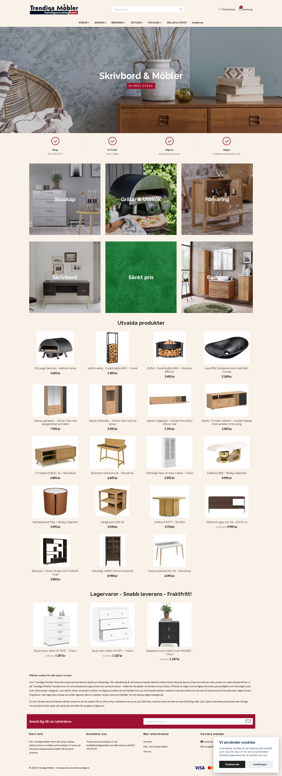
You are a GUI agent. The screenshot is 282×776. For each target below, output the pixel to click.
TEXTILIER (135, 25)
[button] (141, 133)
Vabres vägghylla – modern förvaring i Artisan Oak (169, 424)
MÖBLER (83, 25)
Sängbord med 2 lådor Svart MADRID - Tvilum (169, 655)
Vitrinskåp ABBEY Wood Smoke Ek (112, 573)
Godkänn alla (232, 764)
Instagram (208, 748)
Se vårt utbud (141, 88)
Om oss (147, 753)
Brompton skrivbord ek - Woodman (112, 475)
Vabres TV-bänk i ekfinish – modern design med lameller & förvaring (226, 424)
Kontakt (147, 743)
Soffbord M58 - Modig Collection (226, 475)
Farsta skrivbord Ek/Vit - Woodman (169, 573)
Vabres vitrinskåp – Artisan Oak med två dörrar (112, 424)
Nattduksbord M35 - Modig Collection (55, 524)
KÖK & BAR (153, 25)
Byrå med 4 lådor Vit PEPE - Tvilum (55, 653)
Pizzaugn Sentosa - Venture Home (55, 370)
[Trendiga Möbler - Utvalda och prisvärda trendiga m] (58, 10)
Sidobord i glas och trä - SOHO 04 (226, 524)
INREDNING (117, 25)
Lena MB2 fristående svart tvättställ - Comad (226, 372)
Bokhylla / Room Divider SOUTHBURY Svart (55, 575)
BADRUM (99, 25)
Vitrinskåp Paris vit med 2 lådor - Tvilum (169, 475)
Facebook (208, 743)
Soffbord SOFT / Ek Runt (169, 524)
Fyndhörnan (197, 25)
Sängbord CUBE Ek (112, 524)
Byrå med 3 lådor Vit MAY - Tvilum (112, 653)
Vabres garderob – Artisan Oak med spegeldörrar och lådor (55, 424)
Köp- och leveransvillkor (155, 748)
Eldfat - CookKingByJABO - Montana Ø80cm (169, 372)
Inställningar (260, 764)
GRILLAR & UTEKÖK (177, 25)
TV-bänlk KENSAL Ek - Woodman (55, 475)
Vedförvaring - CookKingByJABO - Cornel (112, 370)
